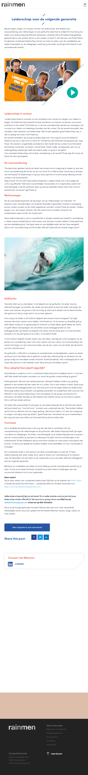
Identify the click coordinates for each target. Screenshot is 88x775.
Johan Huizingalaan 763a (19, 757)
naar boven (56, 753)
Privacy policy (52, 737)
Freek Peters (76, 480)
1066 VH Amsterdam (17, 760)
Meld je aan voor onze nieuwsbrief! (60, 710)
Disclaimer (51, 740)
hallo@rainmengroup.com (16, 502)
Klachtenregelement (55, 733)
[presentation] (24, 680)
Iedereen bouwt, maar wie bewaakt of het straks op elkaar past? (63, 631)
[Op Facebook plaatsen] (34, 537)
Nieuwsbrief (51, 744)
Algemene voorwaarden (56, 729)
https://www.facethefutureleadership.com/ (22, 486)
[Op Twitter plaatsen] (40, 537)
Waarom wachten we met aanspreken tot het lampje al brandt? (24, 631)
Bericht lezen (14, 669)
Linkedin (19, 563)
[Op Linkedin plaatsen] (46, 537)
